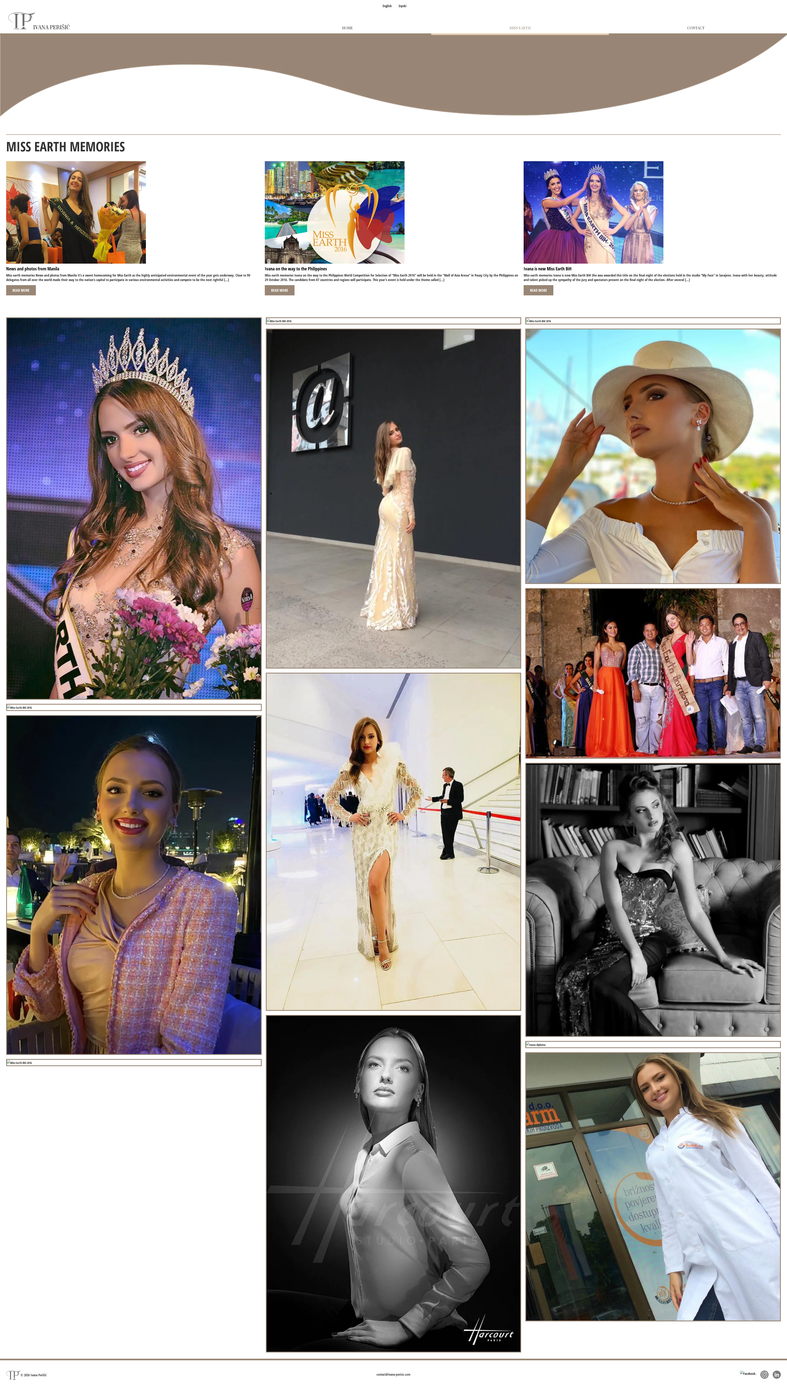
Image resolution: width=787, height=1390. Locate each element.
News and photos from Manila (32, 268)
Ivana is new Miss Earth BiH (547, 268)
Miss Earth (520, 27)
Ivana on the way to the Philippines (296, 268)
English (387, 6)
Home (347, 27)
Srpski (402, 6)
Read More (21, 290)
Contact (696, 27)
